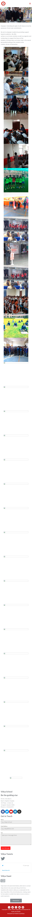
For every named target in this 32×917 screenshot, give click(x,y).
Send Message (6, 848)
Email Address (4, 826)
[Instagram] (19, 812)
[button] (16, 900)
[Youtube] (11, 812)
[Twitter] (7, 812)
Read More (5, 870)
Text (2, 832)
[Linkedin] (15, 812)
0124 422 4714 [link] (10, 807)
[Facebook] (3, 812)
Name (2, 819)
